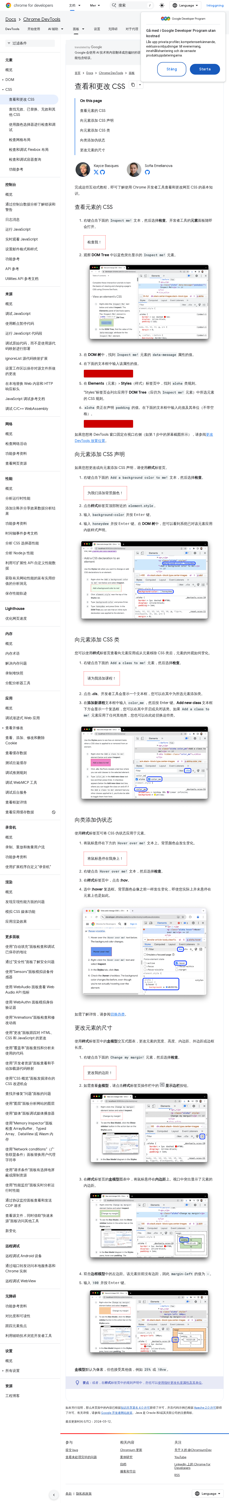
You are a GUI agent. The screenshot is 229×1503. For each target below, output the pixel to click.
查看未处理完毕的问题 (81, 1457)
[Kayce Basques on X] (96, 173)
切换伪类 (117, 1014)
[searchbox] (30, 43)
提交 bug (72, 1450)
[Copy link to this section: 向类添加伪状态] (116, 820)
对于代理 (132, 29)
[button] (29, 80)
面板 (76, 29)
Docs (10, 19)
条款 (69, 1493)
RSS (177, 1475)
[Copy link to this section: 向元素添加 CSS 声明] (129, 454)
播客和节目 (128, 1471)
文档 (72, 5)
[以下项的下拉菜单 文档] (80, 5)
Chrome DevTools (41, 19)
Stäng (172, 69)
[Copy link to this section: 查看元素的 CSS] (117, 207)
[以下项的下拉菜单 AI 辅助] (63, 29)
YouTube (180, 1457)
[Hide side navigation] (53, 1494)
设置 (97, 29)
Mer (93, 5)
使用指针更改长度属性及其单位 (180, 1383)
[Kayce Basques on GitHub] (102, 173)
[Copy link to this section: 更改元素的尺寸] (116, 1028)
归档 (123, 1464)
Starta (205, 69)
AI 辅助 (53, 29)
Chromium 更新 (131, 1450)
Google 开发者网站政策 (116, 1413)
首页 (78, 73)
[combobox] (132, 5)
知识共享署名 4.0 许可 (135, 1408)
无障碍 (113, 29)
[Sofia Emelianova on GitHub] (147, 173)
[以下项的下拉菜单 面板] (84, 29)
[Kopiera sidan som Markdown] (133, 85)
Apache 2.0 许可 (205, 1408)
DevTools (12, 29)
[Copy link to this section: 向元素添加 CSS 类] (123, 640)
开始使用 (34, 29)
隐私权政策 (84, 1493)
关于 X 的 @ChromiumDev (193, 1450)
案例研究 (126, 1457)
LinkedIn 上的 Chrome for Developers (192, 1466)
